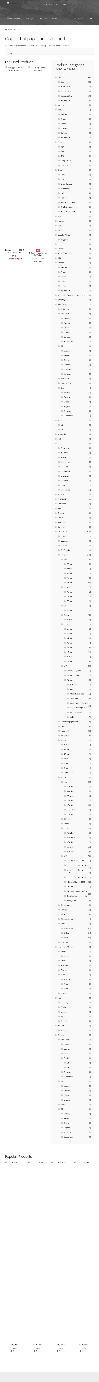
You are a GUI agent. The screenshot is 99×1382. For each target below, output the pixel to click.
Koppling (61, 299)
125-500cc (65, 313)
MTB (60, 420)
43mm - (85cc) (73, 675)
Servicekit (65, 735)
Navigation (62, 434)
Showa (66, 624)
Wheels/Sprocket (68, 211)
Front (60, 230)
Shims (63, 740)
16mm (66, 754)
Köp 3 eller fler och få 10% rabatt (71, 295)
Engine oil (65, 476)
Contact (54, 18)
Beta (60, 110)
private (61, 494)
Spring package (67, 905)
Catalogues (29, 18)
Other (66, 933)
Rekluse (61, 513)
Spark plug (62, 522)
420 (62, 147)
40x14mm (71, 786)
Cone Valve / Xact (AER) (79, 703)
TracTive (64, 942)
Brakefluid (65, 457)
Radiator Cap (66, 198)
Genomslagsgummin (69, 721)
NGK (59, 439)
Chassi (63, 123)
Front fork (65, 555)
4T (68, 1067)
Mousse (64, 951)
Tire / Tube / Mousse (66, 947)
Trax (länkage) (73, 896)
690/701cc (65, 378)
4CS (71, 684)
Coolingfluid (66, 471)
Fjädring (61, 221)
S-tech (66, 914)
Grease (64, 485)
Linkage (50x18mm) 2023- (77, 877)
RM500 (63, 1030)
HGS (59, 244)
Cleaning (64, 466)
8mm (66, 763)
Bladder (64, 536)
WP (65, 666)
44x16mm (71, 796)
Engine (64, 128)
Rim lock (64, 965)
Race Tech (62, 503)
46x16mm (71, 800)
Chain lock (65, 165)
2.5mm (67, 979)
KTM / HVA (62, 304)
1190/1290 (65, 309)
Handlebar (65, 188)
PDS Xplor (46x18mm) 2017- (78, 891)
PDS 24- (70, 886)
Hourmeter (62, 253)
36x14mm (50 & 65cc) (75, 860)
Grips (63, 179)
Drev (63, 281)
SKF (62, 429)
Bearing (64, 114)
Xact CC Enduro (76, 712)
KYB (65, 559)
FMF (59, 225)
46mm (69, 578)
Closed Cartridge (77, 694)
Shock (63, 777)
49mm (69, 661)
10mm (66, 745)
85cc (62, 388)
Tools (63, 923)
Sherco (60, 517)
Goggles (64, 239)
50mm (69, 601)
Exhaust (64, 1012)
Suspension (65, 137)
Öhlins (66, 606)
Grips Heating (66, 184)
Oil (62, 425)
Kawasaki (61, 262)
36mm (69, 564)
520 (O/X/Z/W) (67, 160)
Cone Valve (74, 698)
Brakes (64, 119)
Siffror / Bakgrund (68, 202)
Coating (64, 545)
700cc (63, 1104)
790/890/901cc (67, 383)
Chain (60, 142)
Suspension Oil (67, 100)
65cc (62, 346)
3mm (66, 984)
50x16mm (71, 810)
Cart (56, 4)
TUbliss (64, 993)
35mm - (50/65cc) (74, 670)
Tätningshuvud (67, 919)
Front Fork (68, 928)
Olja (62, 726)
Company (42, 18)
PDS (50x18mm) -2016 (76, 882)
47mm (69, 652)
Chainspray (65, 462)
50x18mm (71, 814)
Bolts (63, 174)
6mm (66, 758)
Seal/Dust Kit (66, 96)
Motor (63, 286)
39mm (69, 633)
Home (10, 29)
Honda (60, 249)
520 (62, 156)
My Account (48, 4)
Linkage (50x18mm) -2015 (77, 865)
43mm (69, 573)
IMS (59, 258)
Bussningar (65, 541)
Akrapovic (62, 105)
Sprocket (64, 133)
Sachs (66, 615)
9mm (66, 768)
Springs (64, 910)
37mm (69, 629)
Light (63, 193)
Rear (60, 508)
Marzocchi (68, 587)
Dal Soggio (65, 550)
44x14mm (71, 791)
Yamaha (61, 1035)
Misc (62, 1016)
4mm (66, 988)
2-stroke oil (66, 448)
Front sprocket (67, 86)
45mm (69, 592)
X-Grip (66, 956)
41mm (69, 568)
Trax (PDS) (71, 900)
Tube (63, 974)
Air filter (64, 453)
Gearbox (64, 480)
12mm (66, 749)
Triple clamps (66, 207)
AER (72, 689)
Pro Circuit (62, 499)
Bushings (64, 82)
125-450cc (65, 1039)
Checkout (65, 4)
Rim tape (64, 970)
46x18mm (71, 805)
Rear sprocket (66, 91)
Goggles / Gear (64, 235)
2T (68, 1063)
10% (59, 77)
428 (62, 151)
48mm (69, 582)
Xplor (72, 717)
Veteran (61, 1025)
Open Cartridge (76, 707)
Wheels (64, 1021)
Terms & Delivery (14, 18)
